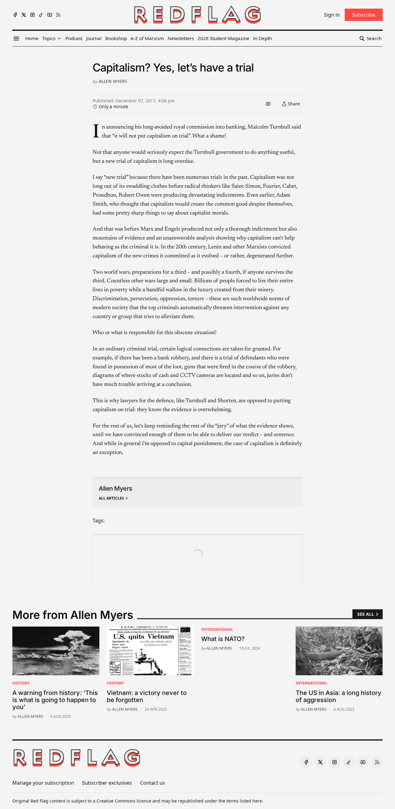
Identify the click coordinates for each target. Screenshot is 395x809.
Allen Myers (113, 81)
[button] (49, 38)
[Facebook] (15, 15)
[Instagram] (32, 15)
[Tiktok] (41, 15)
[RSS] (58, 15)
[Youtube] (49, 15)
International (217, 629)
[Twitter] (24, 15)
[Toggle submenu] (59, 38)
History (20, 683)
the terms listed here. (240, 801)
